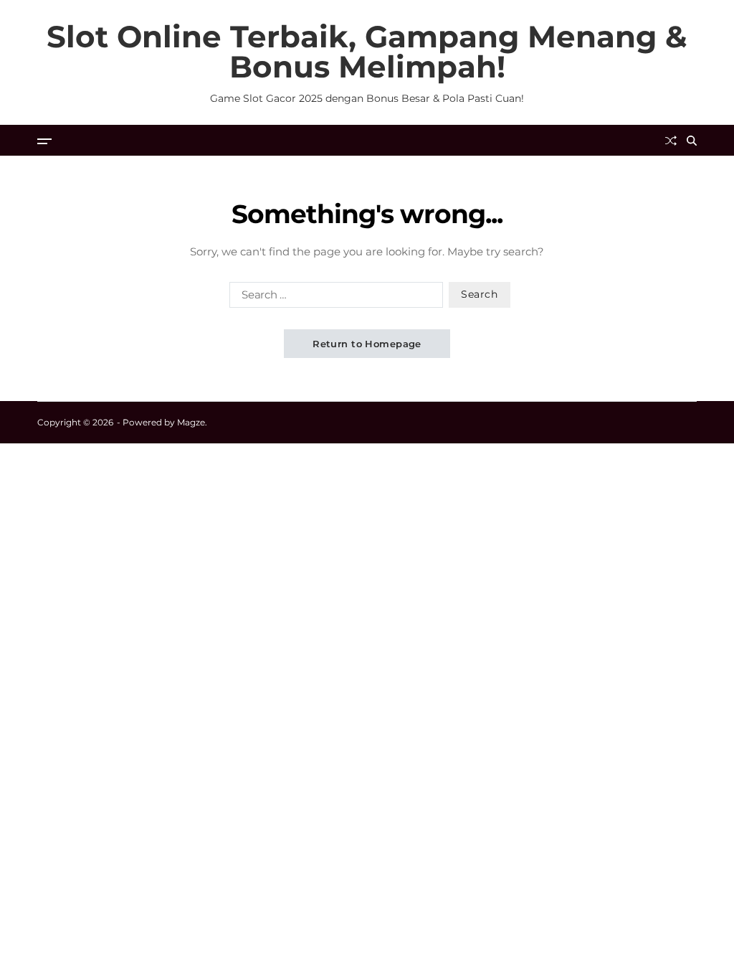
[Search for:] (333, 298)
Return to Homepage (367, 343)
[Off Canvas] (44, 141)
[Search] (692, 141)
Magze (191, 422)
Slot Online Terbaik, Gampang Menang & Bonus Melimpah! (367, 52)
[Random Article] (671, 140)
